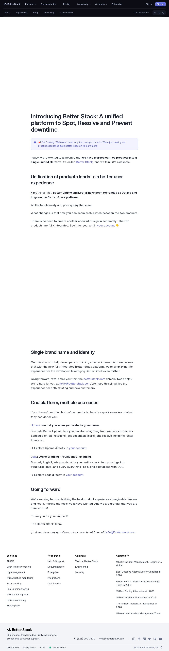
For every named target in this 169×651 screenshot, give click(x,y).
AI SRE (10, 561)
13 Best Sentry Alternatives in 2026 (135, 591)
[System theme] (159, 13)
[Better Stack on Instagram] (133, 639)
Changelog (49, 13)
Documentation (141, 13)
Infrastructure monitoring (20, 578)
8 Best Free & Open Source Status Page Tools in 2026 (138, 583)
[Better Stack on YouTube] (160, 639)
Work (7, 13)
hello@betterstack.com (74, 383)
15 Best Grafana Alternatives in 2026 (136, 597)
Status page (13, 605)
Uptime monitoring (16, 600)
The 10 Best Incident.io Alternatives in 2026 (136, 605)
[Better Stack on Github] (154, 639)
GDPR (42, 647)
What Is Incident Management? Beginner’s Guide (139, 564)
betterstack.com (94, 378)
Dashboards (54, 583)
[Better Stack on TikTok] (139, 639)
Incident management (18, 594)
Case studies (66, 13)
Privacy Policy (29, 647)
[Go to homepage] (12, 4)
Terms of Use (13, 647)
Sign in (149, 4)
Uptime (35, 425)
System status (59, 647)
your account (106, 225)
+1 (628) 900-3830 (84, 639)
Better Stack (84, 162)
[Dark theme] (163, 13)
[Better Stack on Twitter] (149, 639)
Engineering (21, 13)
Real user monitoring (18, 589)
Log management (16, 572)
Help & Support (56, 561)
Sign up (160, 4)
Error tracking (14, 583)
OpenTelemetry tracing (19, 567)
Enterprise (53, 572)
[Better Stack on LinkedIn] (144, 639)
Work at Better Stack (86, 561)
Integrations (54, 578)
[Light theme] (155, 13)
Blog (35, 13)
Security (79, 572)
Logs (34, 456)
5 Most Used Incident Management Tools (138, 613)
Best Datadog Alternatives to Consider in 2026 (138, 573)
